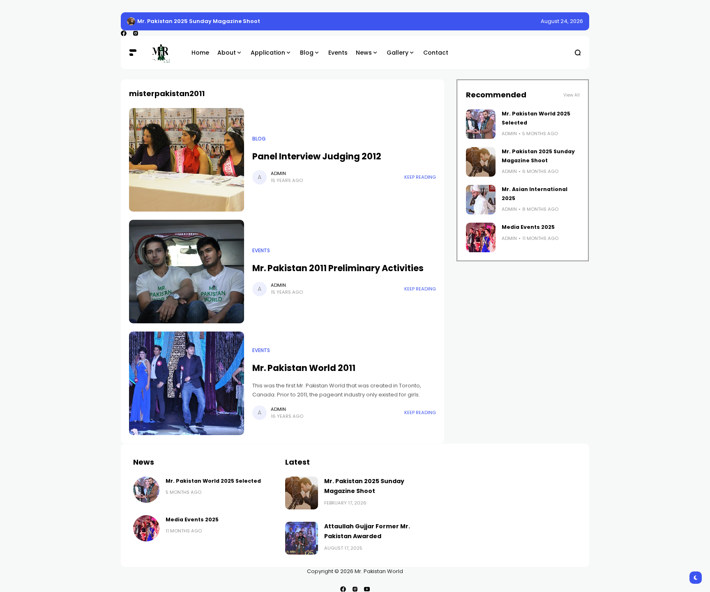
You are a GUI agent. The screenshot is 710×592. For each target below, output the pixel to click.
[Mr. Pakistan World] (164, 53)
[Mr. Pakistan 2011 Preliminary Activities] (186, 271)
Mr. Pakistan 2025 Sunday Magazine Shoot (198, 21)
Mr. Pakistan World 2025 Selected (213, 480)
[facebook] (124, 33)
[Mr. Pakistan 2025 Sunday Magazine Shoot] (131, 21)
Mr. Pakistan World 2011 (303, 368)
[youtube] (367, 589)
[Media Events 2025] (481, 237)
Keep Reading (420, 177)
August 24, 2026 (562, 21)
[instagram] (135, 33)
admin (278, 173)
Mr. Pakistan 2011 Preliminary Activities (338, 268)
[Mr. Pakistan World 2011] (186, 383)
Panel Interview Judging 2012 (316, 156)
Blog (259, 139)
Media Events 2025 (528, 226)
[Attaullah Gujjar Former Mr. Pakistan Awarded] (301, 538)
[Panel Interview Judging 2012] (186, 160)
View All (571, 95)
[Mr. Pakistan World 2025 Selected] (481, 124)
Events (261, 250)
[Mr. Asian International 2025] (481, 199)
